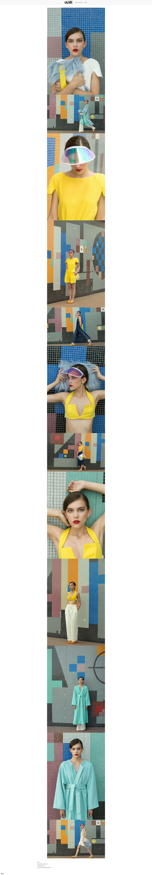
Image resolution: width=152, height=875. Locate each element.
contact (85, 2)
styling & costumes (79, 2)
